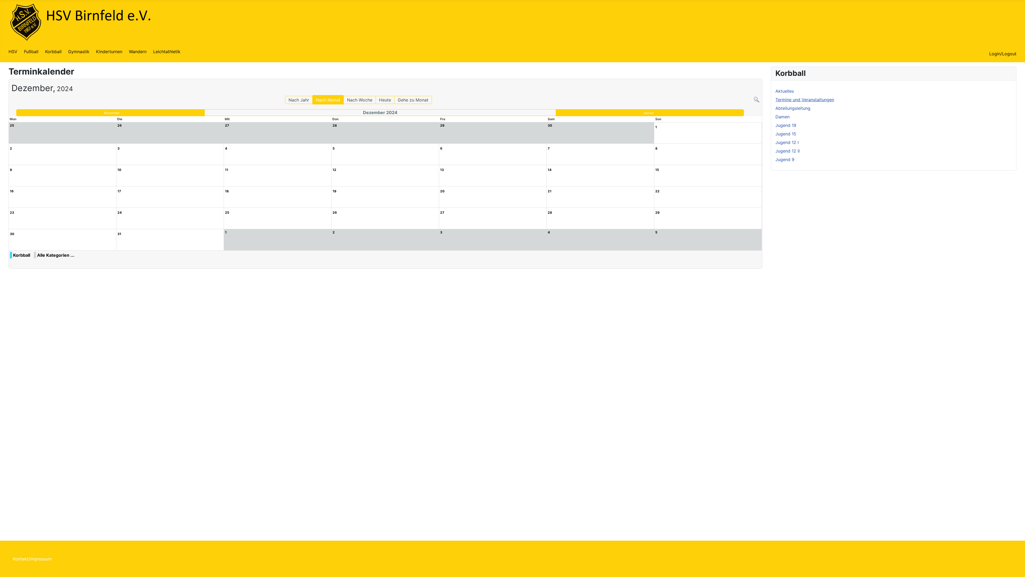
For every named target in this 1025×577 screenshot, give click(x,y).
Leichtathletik (166, 51)
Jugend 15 (785, 134)
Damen (782, 116)
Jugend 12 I (787, 142)
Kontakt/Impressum (32, 559)
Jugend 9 (784, 159)
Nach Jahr (299, 100)
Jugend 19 (785, 125)
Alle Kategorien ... (55, 255)
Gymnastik (78, 51)
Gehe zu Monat (413, 100)
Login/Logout (1002, 53)
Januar (648, 113)
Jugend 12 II (787, 151)
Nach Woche (359, 100)
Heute (385, 100)
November (112, 113)
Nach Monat (328, 100)
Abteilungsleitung (792, 108)
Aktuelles (784, 91)
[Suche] (756, 99)
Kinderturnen (109, 51)
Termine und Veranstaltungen (804, 99)
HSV (13, 51)
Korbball (53, 51)
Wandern (138, 51)
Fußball (31, 51)
